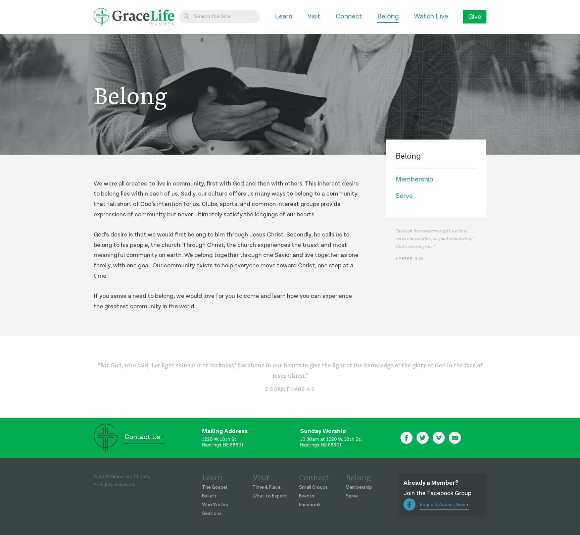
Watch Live (431, 16)
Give (474, 16)
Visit (314, 16)
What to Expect (269, 496)
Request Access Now (443, 505)
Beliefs (209, 496)
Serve (404, 196)
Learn (283, 16)
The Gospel (214, 487)
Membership (414, 179)
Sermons (212, 514)
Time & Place (266, 487)
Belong (388, 16)
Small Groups (313, 487)
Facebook (310, 505)
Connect (349, 16)
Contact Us (142, 437)
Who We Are (215, 505)
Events (306, 496)
